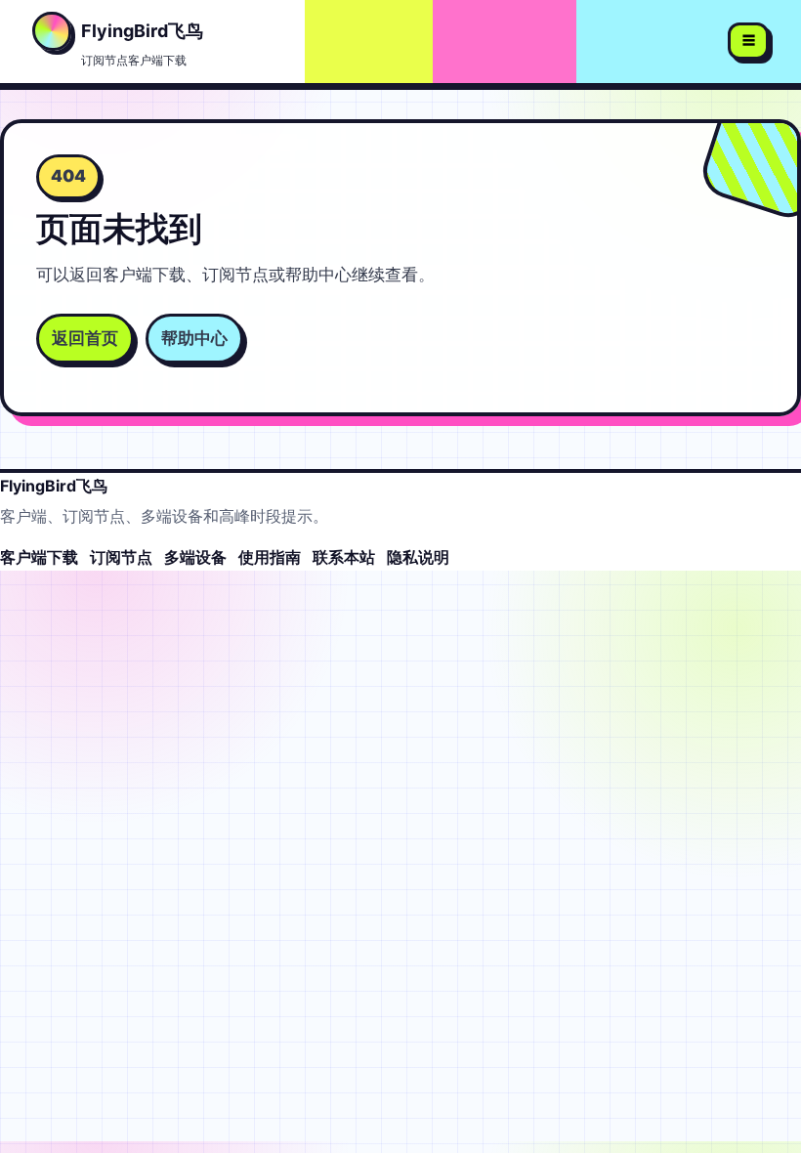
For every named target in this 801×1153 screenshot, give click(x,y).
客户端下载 (39, 557)
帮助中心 (194, 338)
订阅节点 (121, 557)
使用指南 (269, 557)
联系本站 (344, 557)
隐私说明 (418, 557)
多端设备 (195, 557)
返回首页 (85, 338)
